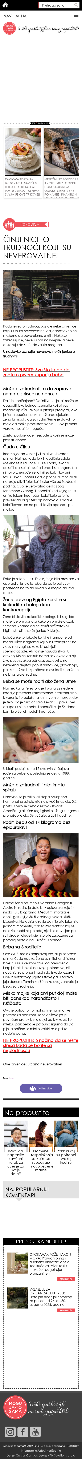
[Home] (36, 1407)
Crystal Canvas (26, 1455)
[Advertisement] (41, 78)
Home (5, 5)
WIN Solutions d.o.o (61, 1455)
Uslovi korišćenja (49, 1450)
